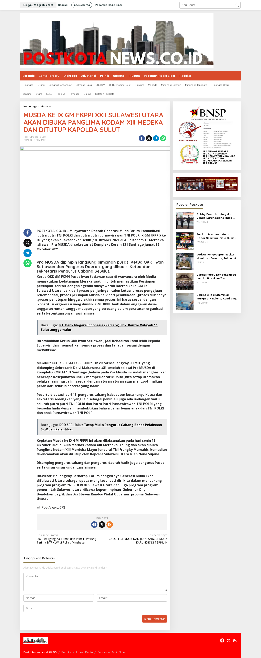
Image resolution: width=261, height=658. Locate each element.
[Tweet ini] (149, 138)
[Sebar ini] (142, 138)
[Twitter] (102, 524)
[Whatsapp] (163, 138)
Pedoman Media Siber (112, 652)
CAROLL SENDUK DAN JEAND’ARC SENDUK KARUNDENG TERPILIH (138, 538)
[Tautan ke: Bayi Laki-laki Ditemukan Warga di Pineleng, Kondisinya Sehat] (185, 301)
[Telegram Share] (156, 138)
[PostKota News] (116, 40)
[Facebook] (94, 524)
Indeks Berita (84, 652)
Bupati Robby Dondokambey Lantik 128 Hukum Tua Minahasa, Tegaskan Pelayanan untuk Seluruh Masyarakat (216, 276)
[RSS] (109, 524)
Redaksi (66, 652)
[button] (237, 5)
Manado (27, 139)
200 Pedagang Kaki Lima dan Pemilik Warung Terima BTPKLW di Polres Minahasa (66, 538)
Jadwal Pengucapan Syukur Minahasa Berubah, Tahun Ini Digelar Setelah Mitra (216, 256)
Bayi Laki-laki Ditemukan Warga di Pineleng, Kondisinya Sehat (217, 296)
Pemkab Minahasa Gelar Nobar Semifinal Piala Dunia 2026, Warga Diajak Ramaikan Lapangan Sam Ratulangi (217, 236)
